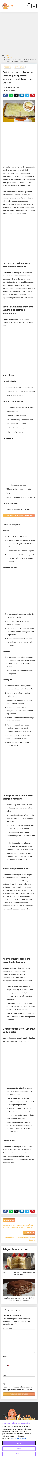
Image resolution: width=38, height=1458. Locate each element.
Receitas (9, 58)
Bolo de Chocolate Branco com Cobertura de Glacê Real (19, 1273)
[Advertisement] (19, 34)
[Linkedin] (21, 95)
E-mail (6, 1366)
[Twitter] (16, 95)
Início (7, 55)
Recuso (19, 1454)
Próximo (28, 1233)
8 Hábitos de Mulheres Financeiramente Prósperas (20, 1238)
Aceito (19, 1443)
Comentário (8, 1328)
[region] (19, 1439)
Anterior (10, 1220)
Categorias (19, 67)
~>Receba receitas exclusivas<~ (19, 515)
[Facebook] (5, 95)
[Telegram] (27, 95)
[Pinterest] (32, 95)
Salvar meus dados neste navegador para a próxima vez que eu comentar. (17, 1388)
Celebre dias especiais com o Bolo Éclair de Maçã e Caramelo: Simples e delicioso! (18, 1226)
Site (4, 1375)
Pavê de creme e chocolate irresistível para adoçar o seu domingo (19, 1299)
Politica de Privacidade (18, 1438)
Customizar (19, 1449)
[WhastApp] (11, 95)
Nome (5, 1357)
